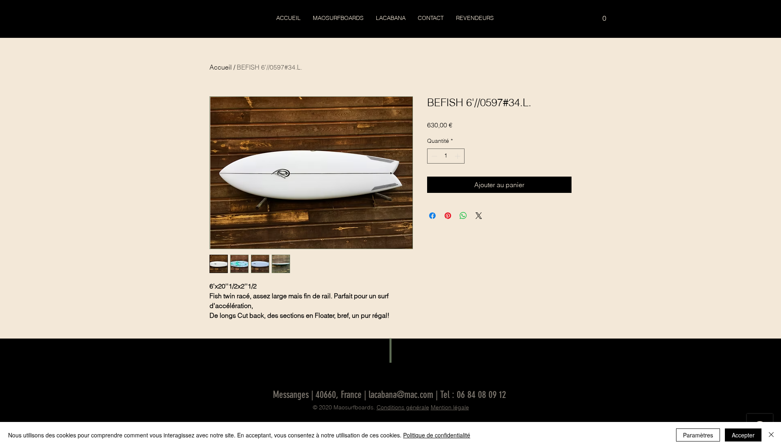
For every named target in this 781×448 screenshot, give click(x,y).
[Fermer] (771, 434)
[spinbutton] (445, 156)
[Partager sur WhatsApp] (463, 216)
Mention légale (450, 407)
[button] (604, 15)
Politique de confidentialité (436, 435)
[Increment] (458, 156)
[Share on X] (479, 216)
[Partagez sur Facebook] (432, 216)
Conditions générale (403, 407)
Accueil (220, 67)
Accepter (743, 435)
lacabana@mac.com (401, 394)
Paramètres (698, 435)
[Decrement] (433, 156)
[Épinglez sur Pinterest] (448, 216)
